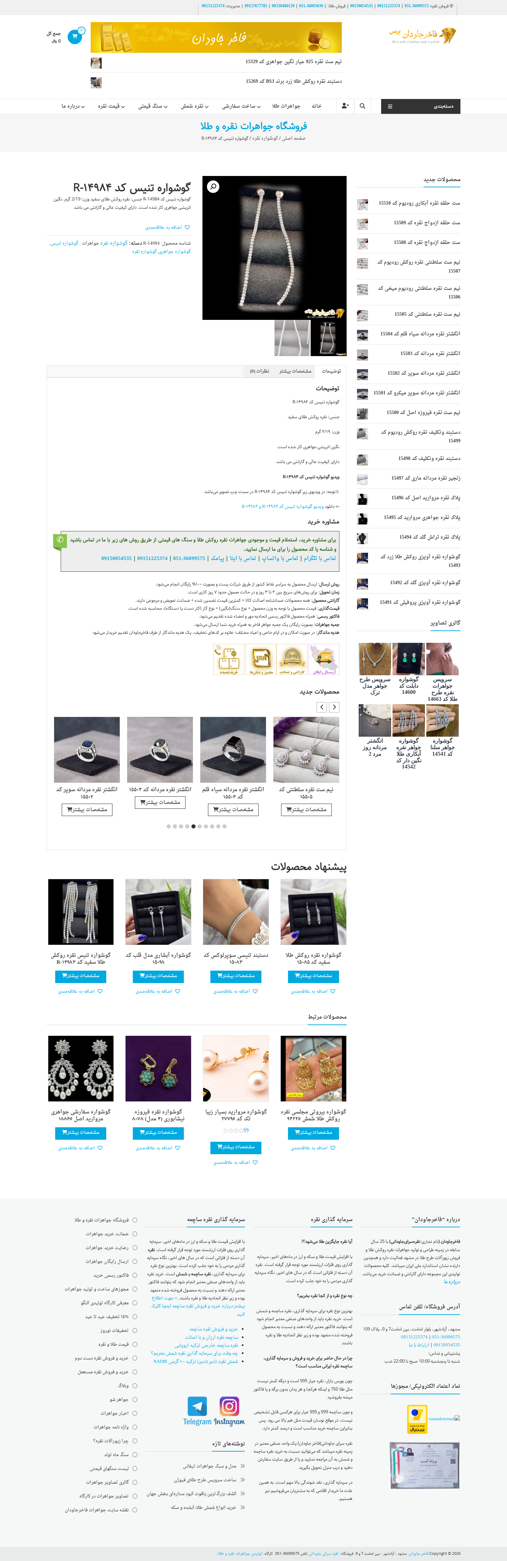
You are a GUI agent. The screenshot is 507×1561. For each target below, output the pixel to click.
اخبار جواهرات (114, 1413)
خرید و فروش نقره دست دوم (102, 1358)
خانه (317, 106)
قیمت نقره (109, 106)
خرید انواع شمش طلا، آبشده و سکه (203, 1507)
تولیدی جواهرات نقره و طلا (240, 1554)
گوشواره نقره (265, 138)
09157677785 (256, 6)
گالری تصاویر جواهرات (107, 1482)
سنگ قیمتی (150, 106)
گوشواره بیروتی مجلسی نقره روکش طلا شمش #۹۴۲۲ (313, 1116)
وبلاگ (123, 1386)
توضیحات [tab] (331, 371)
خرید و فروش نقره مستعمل (103, 1372)
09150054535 (361, 6)
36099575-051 (417, 6)
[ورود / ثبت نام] (345, 106)
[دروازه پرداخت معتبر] (417, 1419)
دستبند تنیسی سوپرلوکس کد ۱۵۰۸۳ (235, 959)
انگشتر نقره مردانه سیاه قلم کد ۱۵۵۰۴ (233, 793)
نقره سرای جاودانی (323, 1554)
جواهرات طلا (286, 106)
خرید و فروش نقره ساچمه (213, 1329)
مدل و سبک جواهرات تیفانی (209, 1466)
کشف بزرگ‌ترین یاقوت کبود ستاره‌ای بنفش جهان (191, 1494)
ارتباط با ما (418, 1345)
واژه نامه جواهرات (111, 1427)
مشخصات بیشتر (309, 810)
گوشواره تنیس (64, 243)
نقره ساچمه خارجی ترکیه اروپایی (206, 1345)
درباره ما (70, 106)
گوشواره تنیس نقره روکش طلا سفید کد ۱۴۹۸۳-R (81, 959)
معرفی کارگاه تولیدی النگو (105, 1303)
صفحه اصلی (294, 138)
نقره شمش (192, 106)
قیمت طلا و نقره (113, 1344)
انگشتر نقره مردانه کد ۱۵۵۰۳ (160, 790)
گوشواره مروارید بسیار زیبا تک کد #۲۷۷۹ (236, 1116)
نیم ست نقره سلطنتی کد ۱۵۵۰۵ (306, 793)
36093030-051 (311, 6)
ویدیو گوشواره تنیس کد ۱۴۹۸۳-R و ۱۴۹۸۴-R (283, 506)
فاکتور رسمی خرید (111, 1275)
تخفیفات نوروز (114, 1330)
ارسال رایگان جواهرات (107, 1261)
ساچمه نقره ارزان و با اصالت (211, 1337)
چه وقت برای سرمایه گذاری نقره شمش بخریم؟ (194, 1353)
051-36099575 (446, 1337)
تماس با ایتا (243, 558)
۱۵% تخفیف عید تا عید (107, 1317)
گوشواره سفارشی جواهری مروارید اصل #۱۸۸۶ (81, 1116)
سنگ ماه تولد (116, 1455)
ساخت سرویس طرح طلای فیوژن (205, 1480)
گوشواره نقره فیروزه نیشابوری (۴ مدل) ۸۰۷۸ (158, 1116)
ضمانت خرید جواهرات (107, 1234)
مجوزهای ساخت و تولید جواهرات (96, 1289)
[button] (213, 186)
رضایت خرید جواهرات (107, 1248)
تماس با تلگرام (320, 558)
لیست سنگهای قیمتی (109, 1468)
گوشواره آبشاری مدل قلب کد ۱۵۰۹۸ (158, 959)
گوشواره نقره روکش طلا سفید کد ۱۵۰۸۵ (313, 959)
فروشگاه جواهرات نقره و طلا (101, 1220)
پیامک (217, 558)
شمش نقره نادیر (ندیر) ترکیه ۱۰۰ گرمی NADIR (195, 1361)
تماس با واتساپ (280, 558)
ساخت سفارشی (239, 106)
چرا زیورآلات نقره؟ (111, 1441)
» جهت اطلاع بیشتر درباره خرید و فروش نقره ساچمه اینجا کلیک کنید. (198, 1306)
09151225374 (388, 6)
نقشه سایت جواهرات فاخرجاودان (97, 1510)
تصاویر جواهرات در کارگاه (104, 1496)
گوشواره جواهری (175, 251)
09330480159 (283, 6)
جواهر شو (119, 1399)
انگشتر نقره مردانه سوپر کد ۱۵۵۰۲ (87, 793)
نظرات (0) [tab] (259, 371)
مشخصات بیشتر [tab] (295, 371)
